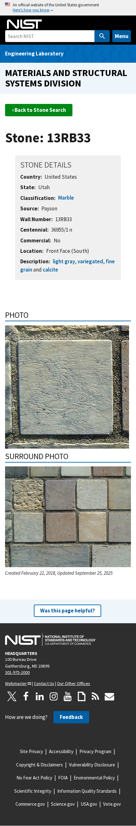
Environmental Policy (94, 778)
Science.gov (63, 804)
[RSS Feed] (95, 696)
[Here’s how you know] (68, 8)
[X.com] (12, 696)
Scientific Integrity (32, 791)
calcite (50, 269)
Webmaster (16, 683)
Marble (66, 197)
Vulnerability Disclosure (92, 765)
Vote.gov (112, 804)
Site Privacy (31, 751)
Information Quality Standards (87, 791)
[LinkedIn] (40, 696)
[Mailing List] (109, 696)
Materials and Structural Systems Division (66, 78)
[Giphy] (82, 696)
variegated (90, 261)
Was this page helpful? (67, 610)
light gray (64, 261)
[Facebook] (26, 696)
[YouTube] (68, 696)
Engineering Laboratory (34, 53)
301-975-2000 (17, 672)
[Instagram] (54, 696)
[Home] (24, 24)
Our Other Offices (73, 683)
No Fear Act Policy (34, 778)
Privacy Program (95, 751)
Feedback (71, 717)
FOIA (63, 778)
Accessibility (61, 751)
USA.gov (89, 804)
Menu (121, 36)
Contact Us (44, 683)
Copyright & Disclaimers (39, 765)
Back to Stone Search (40, 109)
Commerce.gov (30, 804)
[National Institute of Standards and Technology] (50, 639)
